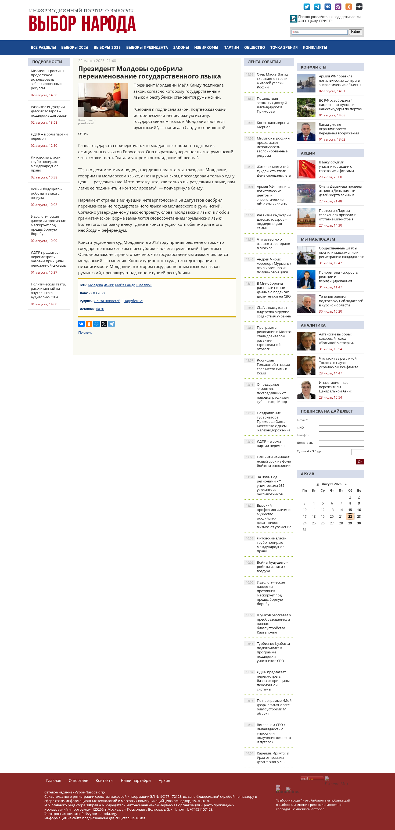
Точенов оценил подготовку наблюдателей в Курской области (341, 300)
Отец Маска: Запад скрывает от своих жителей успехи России (267, 81)
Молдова (95, 284)
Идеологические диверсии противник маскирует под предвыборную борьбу (265, 593)
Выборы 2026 (74, 48)
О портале (78, 780)
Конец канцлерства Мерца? (267, 124)
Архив (164, 780)
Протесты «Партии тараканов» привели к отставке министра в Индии (337, 214)
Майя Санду (125, 284)
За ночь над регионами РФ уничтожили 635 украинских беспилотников (265, 485)
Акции (308, 153)
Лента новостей (107, 300)
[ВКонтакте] (81, 324)
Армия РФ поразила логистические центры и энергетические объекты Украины (268, 195)
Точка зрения (284, 48)
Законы (181, 48)
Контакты (104, 780)
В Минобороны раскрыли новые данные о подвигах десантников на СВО (268, 290)
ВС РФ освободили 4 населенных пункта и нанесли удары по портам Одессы (340, 104)
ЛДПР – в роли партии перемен (265, 443)
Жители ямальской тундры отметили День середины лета (268, 171)
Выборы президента (147, 48)
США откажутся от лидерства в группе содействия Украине (268, 312)
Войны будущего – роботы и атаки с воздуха (267, 566)
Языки (109, 284)
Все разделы (43, 48)
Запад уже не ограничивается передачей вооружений (339, 128)
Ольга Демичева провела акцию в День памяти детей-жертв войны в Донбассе (340, 190)
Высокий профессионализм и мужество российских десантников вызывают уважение (268, 516)
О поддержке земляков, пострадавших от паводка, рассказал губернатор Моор (267, 393)
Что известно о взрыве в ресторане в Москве (268, 243)
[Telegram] (111, 324)
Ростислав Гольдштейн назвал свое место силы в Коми (268, 366)
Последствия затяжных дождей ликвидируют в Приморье (266, 105)
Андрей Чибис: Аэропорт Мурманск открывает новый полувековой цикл (268, 265)
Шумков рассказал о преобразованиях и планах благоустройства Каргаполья (268, 624)
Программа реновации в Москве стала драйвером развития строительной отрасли (269, 338)
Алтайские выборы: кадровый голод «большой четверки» (336, 338)
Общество (254, 48)
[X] (104, 324)
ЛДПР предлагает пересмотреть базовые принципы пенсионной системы (268, 681)
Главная (53, 780)
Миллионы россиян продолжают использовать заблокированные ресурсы (268, 147)
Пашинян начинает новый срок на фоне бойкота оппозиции (268, 461)
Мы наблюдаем (318, 239)
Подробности (47, 61)
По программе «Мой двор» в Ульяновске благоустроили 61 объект (269, 707)
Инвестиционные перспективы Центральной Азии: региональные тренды (338, 386)
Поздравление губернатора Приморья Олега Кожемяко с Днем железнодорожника (268, 421)
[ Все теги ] (144, 285)
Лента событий (265, 61)
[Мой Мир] (96, 324)
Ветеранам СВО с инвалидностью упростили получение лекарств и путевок (268, 733)
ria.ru (100, 308)
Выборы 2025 (107, 48)
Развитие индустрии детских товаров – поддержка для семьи (268, 221)
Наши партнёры (136, 780)
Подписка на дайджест (327, 411)
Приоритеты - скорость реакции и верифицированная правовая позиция (338, 276)
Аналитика (313, 325)
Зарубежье (133, 300)
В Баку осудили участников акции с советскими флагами (336, 166)
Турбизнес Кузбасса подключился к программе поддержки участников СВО (268, 652)
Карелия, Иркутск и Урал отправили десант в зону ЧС (267, 757)
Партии (231, 48)
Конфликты (315, 48)
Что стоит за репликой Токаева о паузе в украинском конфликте (338, 362)
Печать (85, 332)
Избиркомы (206, 48)
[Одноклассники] (89, 324)
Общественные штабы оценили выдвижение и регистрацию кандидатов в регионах (341, 252)
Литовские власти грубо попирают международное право (266, 544)
